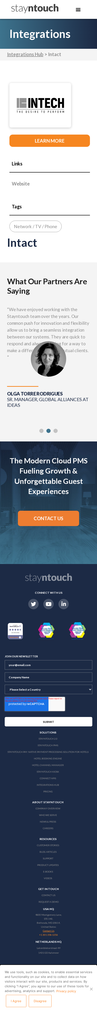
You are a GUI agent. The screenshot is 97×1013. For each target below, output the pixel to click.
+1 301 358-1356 (48, 934)
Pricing (48, 791)
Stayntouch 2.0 (48, 738)
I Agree (16, 1001)
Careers (48, 828)
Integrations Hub (25, 54)
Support (48, 858)
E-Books (48, 871)
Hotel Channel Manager (48, 765)
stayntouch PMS (48, 745)
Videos (48, 878)
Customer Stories (48, 845)
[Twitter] (33, 604)
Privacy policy (66, 991)
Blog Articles (48, 851)
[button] (41, 431)
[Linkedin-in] (63, 604)
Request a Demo (49, 901)
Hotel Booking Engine (48, 758)
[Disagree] (91, 989)
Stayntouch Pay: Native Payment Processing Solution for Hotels (48, 751)
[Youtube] (48, 604)
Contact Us (48, 895)
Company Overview (48, 808)
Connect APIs (48, 778)
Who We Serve (48, 815)
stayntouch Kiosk (48, 771)
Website (21, 183)
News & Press (48, 821)
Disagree (40, 1001)
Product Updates (48, 865)
